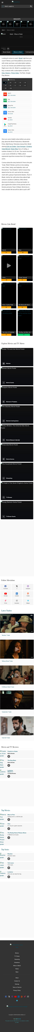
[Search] (31, 6)
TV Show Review (12, 773)
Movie (21, 36)
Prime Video (15, 73)
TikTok (5, 603)
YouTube (5, 595)
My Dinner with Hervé (24, 304)
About (17, 977)
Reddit (28, 595)
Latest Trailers (6, 610)
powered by (5, 79)
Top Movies (5, 810)
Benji (20, 250)
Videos (17, 968)
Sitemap (17, 984)
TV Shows (17, 956)
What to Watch (17, 965)
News (17, 972)
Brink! (3, 30)
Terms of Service (17, 987)
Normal (4, 250)
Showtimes (17, 962)
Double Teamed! (23, 277)
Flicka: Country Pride (7, 304)
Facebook (5, 588)
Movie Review (11, 753)
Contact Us (17, 981)
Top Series (5, 849)
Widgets (28, 603)
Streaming (17, 959)
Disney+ (8, 73)
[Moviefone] (17, 2)
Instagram (28, 588)
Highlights (17, 19)
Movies (17, 953)
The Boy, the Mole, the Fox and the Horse (26, 332)
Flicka (3, 277)
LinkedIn (17, 595)
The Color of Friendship (8, 332)
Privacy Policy (17, 990)
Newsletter (17, 603)
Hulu (3, 73)
